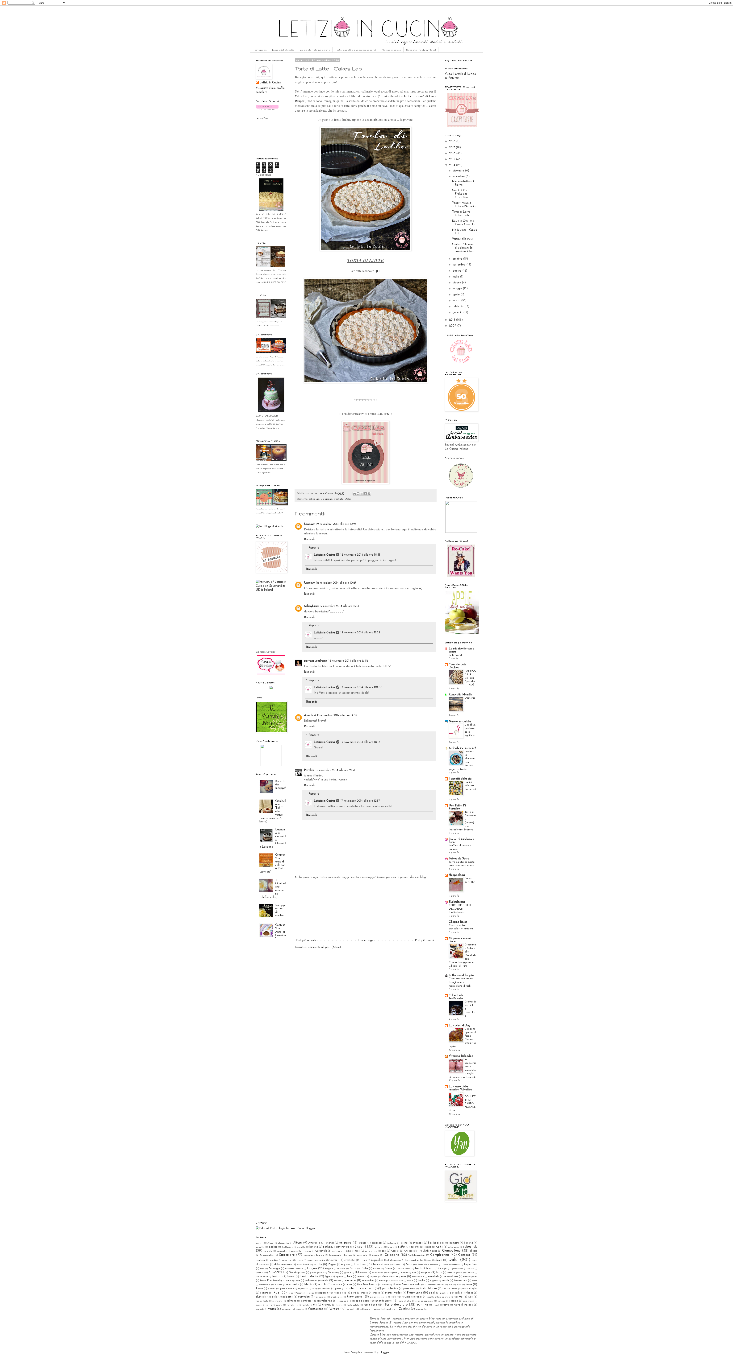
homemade (377, 1273)
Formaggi (274, 1268)
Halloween (361, 1272)
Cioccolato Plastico (340, 1255)
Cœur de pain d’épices (457, 666)
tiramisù (326, 1305)
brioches (379, 1247)
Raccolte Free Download (421, 50)
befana (313, 1247)
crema (300, 1260)
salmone (291, 1301)
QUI (377, 271)
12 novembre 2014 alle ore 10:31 (360, 554)
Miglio (421, 1280)
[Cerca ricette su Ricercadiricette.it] (269, 526)
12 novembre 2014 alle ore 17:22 (360, 632)
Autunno (391, 1243)
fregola (329, 1269)
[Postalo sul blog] (358, 494)
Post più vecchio (425, 940)
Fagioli (332, 1264)
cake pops (453, 1247)
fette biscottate (451, 1265)
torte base (370, 1304)
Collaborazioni (416, 1255)
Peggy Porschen (296, 1293)
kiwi (414, 1272)
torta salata (353, 1305)
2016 (452, 153)
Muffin (308, 1284)
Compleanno (439, 1255)
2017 (452, 147)
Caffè (439, 1247)
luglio (456, 276)
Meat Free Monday (271, 1280)
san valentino (324, 1301)
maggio (458, 288)
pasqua (326, 1288)
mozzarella (292, 1284)
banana (468, 1243)
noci (349, 1284)
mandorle (433, 1276)
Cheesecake (410, 1251)
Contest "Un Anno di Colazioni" (280, 932)
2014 (452, 165)
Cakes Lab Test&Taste (456, 997)
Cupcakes (377, 1260)
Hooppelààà (457, 875)
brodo (390, 1247)
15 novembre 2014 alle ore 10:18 (360, 742)
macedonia (418, 1277)
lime (349, 1276)
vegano (300, 1309)
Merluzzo (398, 1281)
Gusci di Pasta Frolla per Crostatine (461, 194)
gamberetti (457, 1269)
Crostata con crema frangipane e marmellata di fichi (461, 982)
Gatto (470, 1269)
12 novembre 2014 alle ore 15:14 (339, 606)
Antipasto (345, 1242)
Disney (427, 1260)
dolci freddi (303, 1265)
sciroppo (341, 1301)
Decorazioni (412, 1260)
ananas (329, 1243)
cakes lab (314, 499)
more (474, 1281)
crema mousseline (316, 1260)
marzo (457, 300)
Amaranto (314, 1243)
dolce (438, 1260)
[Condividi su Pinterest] (369, 494)
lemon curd (262, 1277)
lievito (291, 1276)
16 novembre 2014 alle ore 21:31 (335, 770)
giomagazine (317, 1273)
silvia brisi (310, 715)
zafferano (365, 1309)
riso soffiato (262, 1301)
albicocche (283, 1243)
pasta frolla (409, 1289)
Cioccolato (287, 1255)
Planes (469, 1293)
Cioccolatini (267, 1255)
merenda (350, 1280)
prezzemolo (337, 1297)
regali (419, 1297)
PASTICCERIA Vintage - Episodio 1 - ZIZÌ (470, 677)
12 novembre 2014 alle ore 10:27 (336, 583)
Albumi (297, 1242)
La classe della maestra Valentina (460, 1088)
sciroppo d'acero (360, 1301)
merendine (368, 1280)
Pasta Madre (428, 1288)
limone (360, 1276)
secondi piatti (383, 1300)
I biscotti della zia (460, 778)
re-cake (392, 1297)
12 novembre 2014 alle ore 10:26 (336, 524)
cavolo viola (371, 1251)
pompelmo (321, 1297)
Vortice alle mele (462, 239)
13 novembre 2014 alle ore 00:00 (361, 687)
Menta (337, 1281)
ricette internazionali (438, 1297)
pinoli (432, 1293)
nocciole (337, 1284)
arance (362, 1243)
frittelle (341, 1269)
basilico (273, 1247)
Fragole (312, 1268)
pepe (311, 1293)
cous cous (287, 1260)
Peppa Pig (339, 1293)
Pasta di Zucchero (359, 1288)
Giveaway (333, 1272)
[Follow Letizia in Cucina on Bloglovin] (267, 109)
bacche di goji (436, 1243)
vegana (286, 1309)
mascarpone (470, 1276)
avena (404, 1243)
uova (446, 1305)
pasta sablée (450, 1289)
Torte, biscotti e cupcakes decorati (355, 50)
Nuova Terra (400, 1284)
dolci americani (283, 1264)
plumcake (261, 1297)
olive (459, 1285)
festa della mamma (428, 1265)
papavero (303, 1289)
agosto (457, 271)
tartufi (305, 1305)
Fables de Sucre (459, 858)
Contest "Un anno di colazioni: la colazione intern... (464, 248)
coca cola (362, 1255)
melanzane (311, 1280)
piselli (443, 1293)
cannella (267, 1251)
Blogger (384, 1352)
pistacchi (455, 1293)
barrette (260, 1247)
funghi (443, 1269)
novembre (459, 176)
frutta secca (404, 1269)
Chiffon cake (430, 1251)
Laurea (470, 1273)
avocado (418, 1243)
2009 (453, 325)
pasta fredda (390, 1288)
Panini (259, 1288)
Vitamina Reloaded (461, 1056)
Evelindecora (457, 902)
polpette (288, 1297)
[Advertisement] (365, 909)
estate (318, 1264)
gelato (259, 1272)
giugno (457, 282)
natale (322, 1284)
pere (353, 1293)
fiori (262, 1269)
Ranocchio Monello (460, 694)
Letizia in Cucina (324, 554)
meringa (383, 1280)
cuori (364, 1260)
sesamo (453, 1301)
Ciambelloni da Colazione (315, 50)
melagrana (293, 1280)
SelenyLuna (311, 606)
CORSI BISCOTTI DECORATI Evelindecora (460, 909)
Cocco (375, 1255)
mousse (278, 1285)
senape (441, 1301)
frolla (365, 1268)
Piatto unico (414, 1292)
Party (314, 1289)
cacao (427, 1247)
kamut (404, 1273)
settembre (459, 264)
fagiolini (345, 1265)
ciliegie (473, 1251)
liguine (339, 1277)
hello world (455, 655)
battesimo (287, 1247)
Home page (259, 50)
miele (410, 1280)
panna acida (287, 1289)
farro (397, 1264)
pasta (338, 1289)
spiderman (468, 1301)
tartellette (292, 1305)
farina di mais (381, 1264)
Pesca (364, 1293)
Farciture (360, 1264)
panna (271, 1288)
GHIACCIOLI (276, 1272)
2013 (452, 320)
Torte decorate (396, 1304)
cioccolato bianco (314, 1255)
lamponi (425, 1272)
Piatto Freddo (393, 1293)
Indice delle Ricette (283, 50)
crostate (338, 499)
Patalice (309, 770)
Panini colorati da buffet (470, 786)
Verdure (334, 1309)
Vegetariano (315, 1309)
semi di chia (405, 1301)
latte (439, 1272)
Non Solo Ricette (367, 1284)
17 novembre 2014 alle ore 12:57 (360, 801)
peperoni (323, 1293)
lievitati (276, 1276)
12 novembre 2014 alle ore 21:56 (348, 661)
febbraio (458, 306)
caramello (296, 1251)
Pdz (276, 1292)
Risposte (313, 547)
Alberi (270, 1243)
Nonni (385, 1285)
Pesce (376, 1293)
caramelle (282, 1251)
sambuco (306, 1301)
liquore (373, 1277)
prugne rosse (377, 1297)
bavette (301, 1247)
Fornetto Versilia (294, 1269)
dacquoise (395, 1260)
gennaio (458, 312)
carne (308, 1251)
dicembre (459, 170)
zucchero (390, 1309)
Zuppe (419, 1309)
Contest (464, 1255)
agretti (259, 1243)
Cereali (395, 1251)
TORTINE (422, 1305)
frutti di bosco (424, 1268)
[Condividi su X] (362, 494)
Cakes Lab (301, 96)
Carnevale (321, 1251)
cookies (274, 1260)
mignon (434, 1281)
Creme (333, 1260)
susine (279, 1305)
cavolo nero (353, 1251)
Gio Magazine (297, 1272)
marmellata (451, 1276)
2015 (452, 159)
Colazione (326, 499)
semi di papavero (424, 1301)
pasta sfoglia (469, 1288)
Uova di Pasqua (463, 1305)
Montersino (460, 1280)
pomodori (304, 1296)
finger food (470, 1264)
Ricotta (458, 1297)
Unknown (309, 524)
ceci (384, 1251)
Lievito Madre (309, 1276)
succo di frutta (264, 1305)
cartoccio (337, 1251)
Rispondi (309, 539)
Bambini (454, 1243)
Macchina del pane (394, 1276)
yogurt (350, 1309)
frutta (388, 1268)
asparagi (377, 1243)
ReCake (405, 1297)
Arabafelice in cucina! (462, 748)
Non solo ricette (391, 50)
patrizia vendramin (315, 661)
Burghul (414, 1247)
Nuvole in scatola (460, 721)
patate (264, 1293)
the (315, 1305)
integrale (392, 1273)
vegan (272, 1309)
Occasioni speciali (435, 1285)
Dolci (348, 499)
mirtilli (445, 1280)
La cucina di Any (459, 1025)
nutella (416, 1284)
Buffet (401, 1247)
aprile (457, 294)
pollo (275, 1297)
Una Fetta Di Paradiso (457, 807)
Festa (409, 1264)
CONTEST (384, 414)
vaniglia (260, 1309)
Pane (469, 1284)
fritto (353, 1268)
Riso (470, 1297)
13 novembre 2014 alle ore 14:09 (337, 715)
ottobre (458, 258)
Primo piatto (354, 1296)
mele (325, 1280)
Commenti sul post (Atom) (324, 947)
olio (450, 1285)
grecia (347, 1273)
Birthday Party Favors (336, 1247)
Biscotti (360, 1247)
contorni (260, 1260)
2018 (452, 141)
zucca (377, 1309)
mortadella (264, 1285)
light (327, 1276)
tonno (339, 1305)
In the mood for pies (461, 975)
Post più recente (306, 940)
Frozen (376, 1269)
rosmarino (277, 1301)
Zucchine (404, 1309)
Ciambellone (451, 1251)
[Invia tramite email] (354, 494)
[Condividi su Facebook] (365, 494)
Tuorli (436, 1305)
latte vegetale (455, 1273)
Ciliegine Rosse (458, 922)
